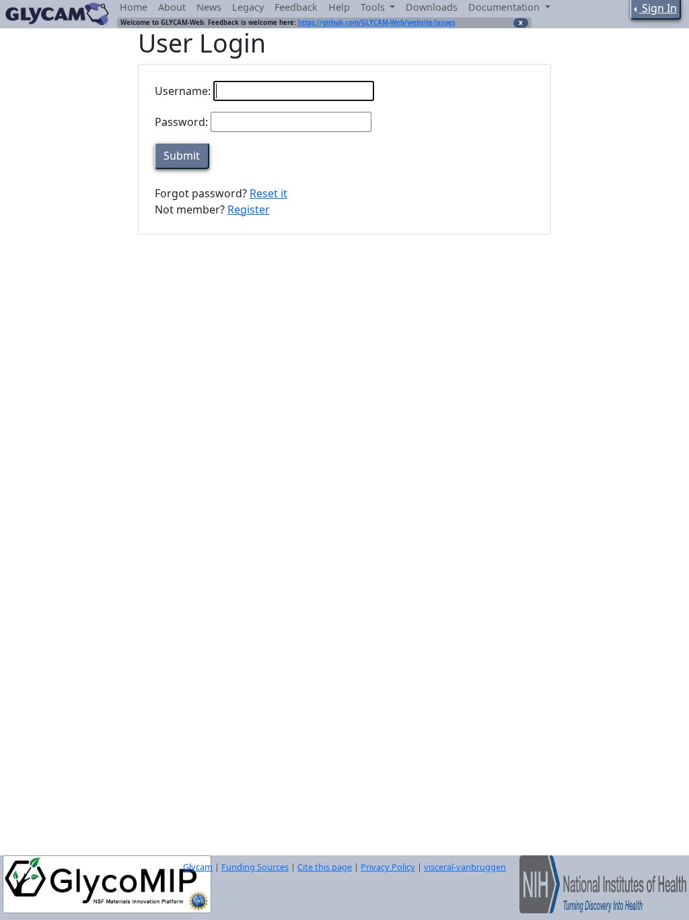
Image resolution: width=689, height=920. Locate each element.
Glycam (198, 867)
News (208, 7)
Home (133, 7)
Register (248, 209)
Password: (181, 121)
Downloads (432, 7)
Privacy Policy (388, 867)
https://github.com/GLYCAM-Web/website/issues (377, 22)
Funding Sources (255, 867)
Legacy (248, 7)
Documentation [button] (505, 7)
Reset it (268, 193)
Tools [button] (374, 7)
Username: (183, 91)
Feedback (296, 7)
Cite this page (324, 867)
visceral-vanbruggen (465, 867)
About (172, 7)
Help (339, 7)
